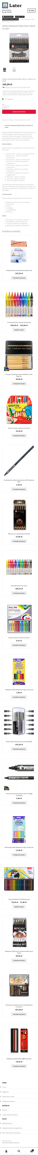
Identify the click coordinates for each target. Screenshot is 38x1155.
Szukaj (19, 1151)
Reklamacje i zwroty (8, 1096)
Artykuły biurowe (7, 1123)
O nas (4, 1087)
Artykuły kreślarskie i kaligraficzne (12, 1128)
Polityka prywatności (8, 1101)
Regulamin (5, 1092)
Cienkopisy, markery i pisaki (10, 19)
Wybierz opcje (19, 330)
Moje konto (6, 1151)
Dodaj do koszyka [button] (19, 384)
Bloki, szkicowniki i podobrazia (11, 1133)
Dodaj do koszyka (19, 112)
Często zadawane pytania (10, 1115)
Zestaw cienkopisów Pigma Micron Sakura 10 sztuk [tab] (19, 126)
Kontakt (4, 1110)
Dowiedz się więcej (19, 278)
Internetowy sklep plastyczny (11, 1143)
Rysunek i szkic (20, 17)
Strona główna (9, 17)
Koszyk (29, 1149)
